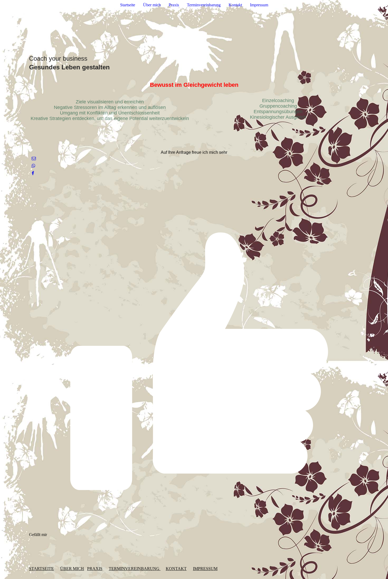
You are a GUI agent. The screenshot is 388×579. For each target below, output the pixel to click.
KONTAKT (176, 568)
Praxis (174, 5)
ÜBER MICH (72, 568)
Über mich (152, 5)
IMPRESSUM (205, 568)
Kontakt (235, 5)
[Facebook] (33, 173)
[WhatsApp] (33, 166)
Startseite (127, 5)
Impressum (259, 5)
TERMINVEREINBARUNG (134, 568)
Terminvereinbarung (204, 5)
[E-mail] (34, 158)
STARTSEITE (41, 568)
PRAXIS (94, 568)
